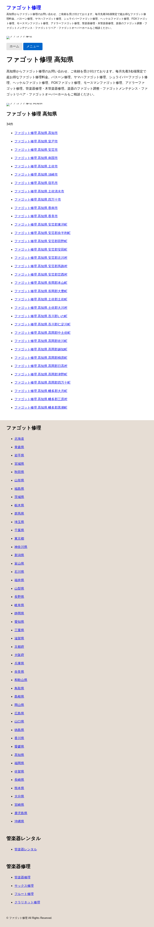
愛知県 (19, 621)
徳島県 (19, 730)
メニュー (32, 46)
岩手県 (19, 455)
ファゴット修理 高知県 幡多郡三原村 (40, 399)
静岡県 (19, 613)
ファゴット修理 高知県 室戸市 (36, 141)
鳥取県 (19, 688)
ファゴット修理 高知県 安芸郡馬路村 (40, 266)
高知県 (19, 755)
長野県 (19, 596)
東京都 (19, 538)
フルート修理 (24, 894)
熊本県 (19, 788)
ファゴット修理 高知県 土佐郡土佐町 (40, 299)
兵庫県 (19, 663)
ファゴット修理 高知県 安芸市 (36, 149)
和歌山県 (20, 680)
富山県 (19, 563)
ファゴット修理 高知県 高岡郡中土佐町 (42, 332)
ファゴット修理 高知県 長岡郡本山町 (40, 282)
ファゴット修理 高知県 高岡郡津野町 (40, 374)
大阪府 (19, 655)
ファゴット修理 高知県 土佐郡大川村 (40, 307)
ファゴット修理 (23, 7)
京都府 (19, 646)
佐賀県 (19, 771)
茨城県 (19, 497)
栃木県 (19, 505)
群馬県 (19, 513)
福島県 (19, 488)
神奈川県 (20, 547)
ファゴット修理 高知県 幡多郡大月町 (40, 391)
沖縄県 (19, 821)
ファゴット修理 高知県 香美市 (36, 216)
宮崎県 (19, 804)
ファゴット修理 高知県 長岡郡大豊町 (40, 291)
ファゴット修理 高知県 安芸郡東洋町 (40, 224)
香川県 (19, 738)
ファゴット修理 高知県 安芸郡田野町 (40, 241)
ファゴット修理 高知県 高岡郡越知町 (40, 349)
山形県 (19, 480)
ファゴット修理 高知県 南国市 (36, 158)
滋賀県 (19, 638)
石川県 (19, 571)
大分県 (19, 796)
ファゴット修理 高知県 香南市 (36, 208)
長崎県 (19, 779)
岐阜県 (19, 605)
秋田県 (19, 472)
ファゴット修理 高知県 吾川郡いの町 (40, 316)
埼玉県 (19, 522)
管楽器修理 (22, 877)
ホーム (14, 46)
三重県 (19, 630)
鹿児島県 (20, 813)
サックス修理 (24, 885)
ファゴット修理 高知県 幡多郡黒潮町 (40, 407)
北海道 (19, 438)
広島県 (19, 713)
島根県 (19, 696)
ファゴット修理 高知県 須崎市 (36, 174)
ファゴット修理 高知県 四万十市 (37, 199)
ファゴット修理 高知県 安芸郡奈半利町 (42, 233)
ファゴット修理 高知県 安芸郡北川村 (40, 257)
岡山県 (19, 705)
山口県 (19, 721)
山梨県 (19, 588)
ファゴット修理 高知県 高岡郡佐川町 (40, 341)
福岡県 (19, 763)
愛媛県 (19, 746)
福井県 (19, 580)
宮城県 (19, 463)
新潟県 (19, 555)
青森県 (19, 447)
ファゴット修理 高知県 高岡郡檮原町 (40, 357)
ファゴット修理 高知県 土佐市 (36, 166)
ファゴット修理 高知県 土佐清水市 (39, 191)
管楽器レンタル (25, 849)
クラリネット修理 (27, 902)
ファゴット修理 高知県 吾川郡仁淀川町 (42, 324)
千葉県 (19, 530)
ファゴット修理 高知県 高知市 (36, 133)
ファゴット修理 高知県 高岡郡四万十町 (42, 382)
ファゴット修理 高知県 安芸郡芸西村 (40, 274)
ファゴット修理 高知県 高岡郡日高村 (40, 366)
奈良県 (19, 671)
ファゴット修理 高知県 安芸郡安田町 (40, 249)
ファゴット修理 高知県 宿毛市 (36, 183)
